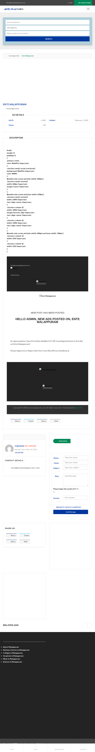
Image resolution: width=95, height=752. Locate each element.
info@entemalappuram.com (25, 468)
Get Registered (84, 3)
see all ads (19, 452)
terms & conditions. (73, 507)
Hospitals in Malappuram (13, 656)
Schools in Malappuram (12, 662)
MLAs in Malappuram (11, 659)
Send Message (71, 512)
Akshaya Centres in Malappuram (16, 650)
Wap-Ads (78, 408)
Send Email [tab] (63, 441)
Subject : (56, 469)
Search (48, 39)
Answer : (56, 499)
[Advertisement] (47, 81)
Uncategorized (14, 56)
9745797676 (15, 275)
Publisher (19, 446)
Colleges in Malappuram (13, 653)
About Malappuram (11, 647)
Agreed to (68, 507)
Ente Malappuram (15, 104)
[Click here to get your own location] (87, 33)
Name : (56, 458)
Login (70, 3)
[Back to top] (87, 736)
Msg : (57, 476)
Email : (56, 463)
